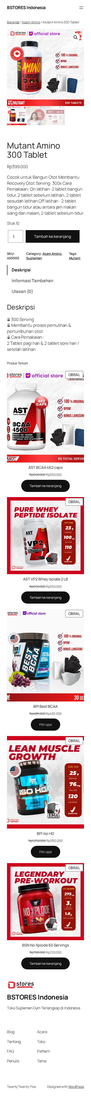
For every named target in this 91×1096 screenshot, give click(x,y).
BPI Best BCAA (45, 706)
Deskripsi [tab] (21, 270)
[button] (75, 37)
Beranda (13, 22)
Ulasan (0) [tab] (22, 291)
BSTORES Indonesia (26, 7)
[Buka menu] (81, 8)
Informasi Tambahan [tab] (32, 280)
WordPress (76, 1086)
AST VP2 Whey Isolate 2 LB (45, 579)
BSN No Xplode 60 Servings (45, 945)
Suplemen (34, 258)
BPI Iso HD (45, 833)
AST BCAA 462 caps (45, 467)
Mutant (74, 258)
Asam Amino (31, 22)
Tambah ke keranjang (52, 236)
